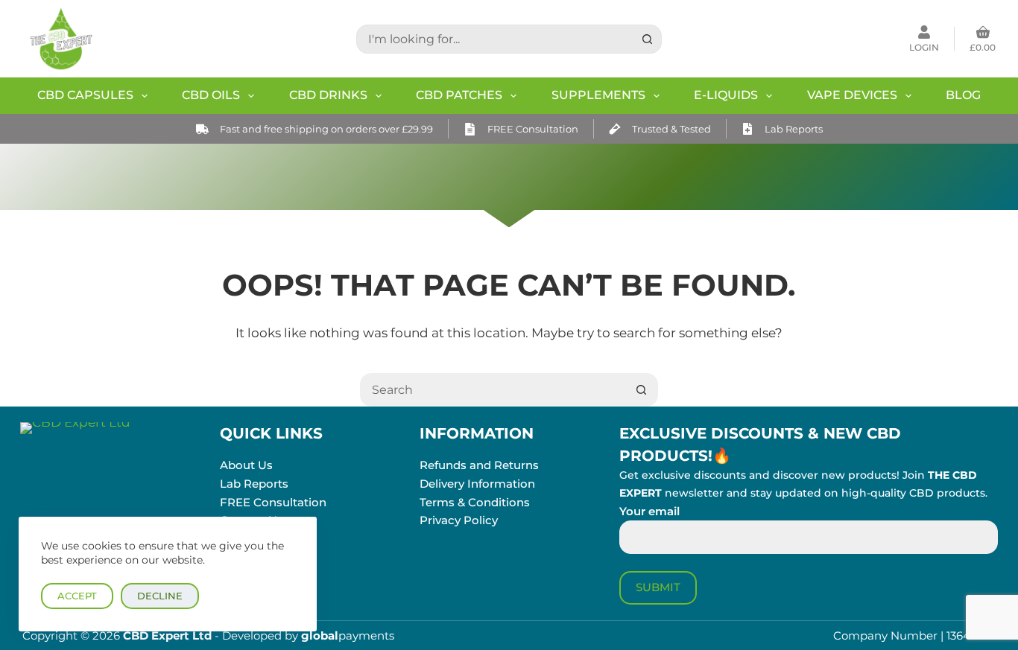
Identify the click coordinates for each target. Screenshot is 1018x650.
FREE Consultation (532, 129)
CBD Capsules (85, 95)
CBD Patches (459, 95)
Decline (160, 596)
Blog (963, 95)
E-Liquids (726, 95)
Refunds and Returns (479, 465)
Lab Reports (794, 129)
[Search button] (647, 39)
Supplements (598, 95)
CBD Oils (211, 95)
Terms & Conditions (475, 502)
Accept (77, 596)
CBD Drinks (328, 95)
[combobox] (495, 39)
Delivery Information (477, 484)
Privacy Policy (459, 520)
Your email (649, 511)
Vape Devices (852, 95)
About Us (246, 465)
